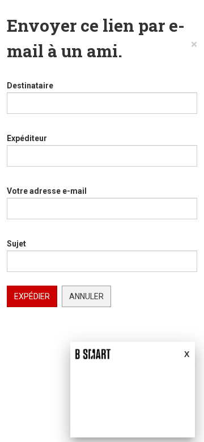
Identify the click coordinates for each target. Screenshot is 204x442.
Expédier (32, 296)
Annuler (86, 296)
